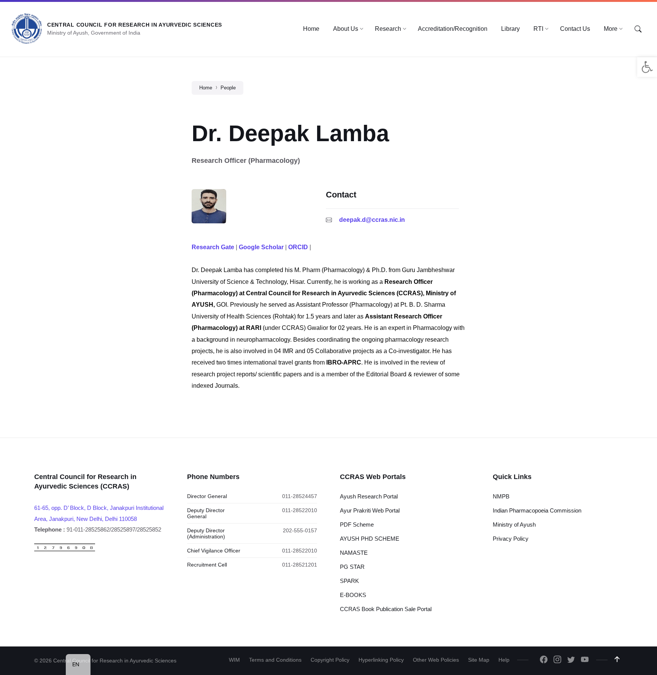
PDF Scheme (357, 524)
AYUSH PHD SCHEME (369, 538)
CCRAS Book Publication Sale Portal (386, 609)
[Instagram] (557, 660)
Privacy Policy (510, 538)
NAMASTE (354, 552)
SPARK (349, 581)
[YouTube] (585, 660)
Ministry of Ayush (514, 524)
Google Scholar (261, 247)
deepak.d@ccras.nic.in (372, 220)
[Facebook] (544, 660)
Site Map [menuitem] (478, 660)
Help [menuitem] (503, 660)
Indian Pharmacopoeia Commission (537, 510)
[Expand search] (638, 29)
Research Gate (213, 247)
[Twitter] (571, 660)
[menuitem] (311, 28)
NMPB (501, 496)
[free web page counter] (64, 549)
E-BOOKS (353, 595)
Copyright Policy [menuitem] (330, 660)
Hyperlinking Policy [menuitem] (381, 660)
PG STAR (352, 567)
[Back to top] (617, 659)
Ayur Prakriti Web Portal (370, 510)
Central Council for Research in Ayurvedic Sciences (134, 25)
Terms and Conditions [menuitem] (275, 660)
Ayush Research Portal (369, 496)
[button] (647, 67)
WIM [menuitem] (234, 660)
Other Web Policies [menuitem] (436, 660)
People (228, 88)
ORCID (298, 247)
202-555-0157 (300, 530)
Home (205, 88)
